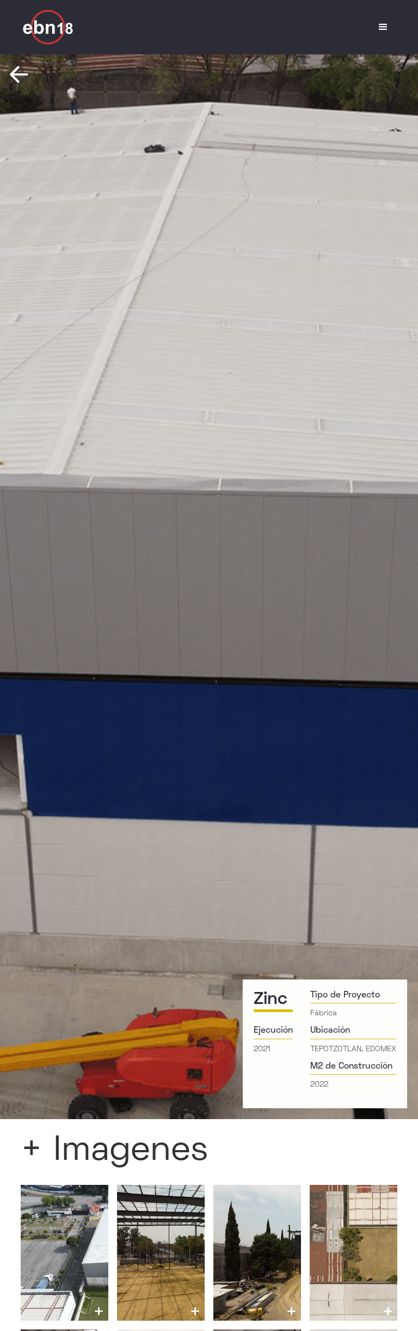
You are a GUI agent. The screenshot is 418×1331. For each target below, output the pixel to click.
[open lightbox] (64, 1253)
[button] (383, 27)
